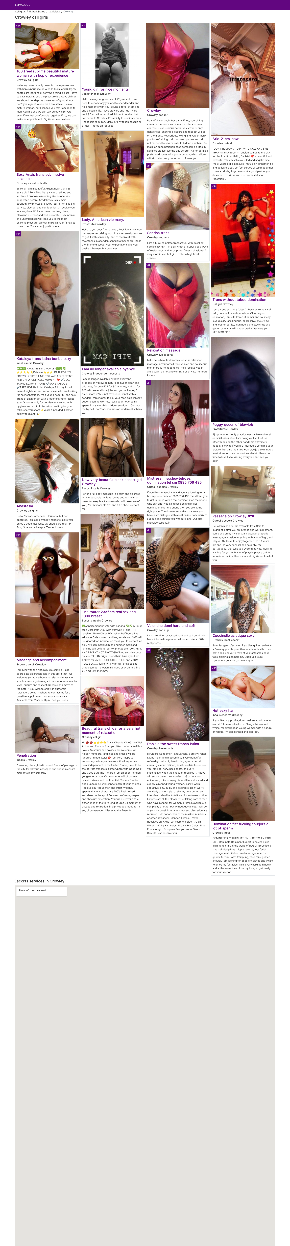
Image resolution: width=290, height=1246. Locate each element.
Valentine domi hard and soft (171, 626)
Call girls (20, 11)
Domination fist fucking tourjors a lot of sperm (240, 826)
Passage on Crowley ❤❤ (233, 516)
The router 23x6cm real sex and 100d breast (109, 614)
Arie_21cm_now (225, 139)
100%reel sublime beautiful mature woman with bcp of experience (45, 73)
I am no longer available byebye (108, 369)
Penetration (26, 755)
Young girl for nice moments (105, 89)
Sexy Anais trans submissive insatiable (40, 176)
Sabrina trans (158, 233)
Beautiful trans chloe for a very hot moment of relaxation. (111, 730)
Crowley (154, 110)
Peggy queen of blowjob (232, 424)
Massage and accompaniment (42, 660)
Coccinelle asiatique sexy (233, 635)
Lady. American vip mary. (103, 220)
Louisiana (54, 11)
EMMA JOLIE (22, 4)
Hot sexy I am (223, 710)
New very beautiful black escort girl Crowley (112, 482)
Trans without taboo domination (239, 299)
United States (37, 11)
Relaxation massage (163, 350)
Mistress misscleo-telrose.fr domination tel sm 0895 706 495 (174, 480)
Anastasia (25, 506)
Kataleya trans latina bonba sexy (44, 359)
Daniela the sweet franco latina (173, 744)
